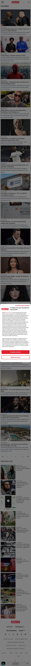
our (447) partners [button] (9, 312)
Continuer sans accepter (22, 305)
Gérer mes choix (15, 357)
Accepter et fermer (15, 352)
